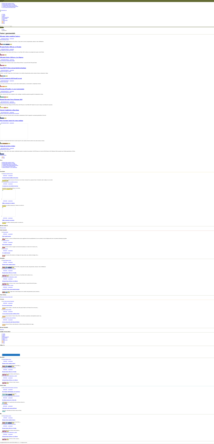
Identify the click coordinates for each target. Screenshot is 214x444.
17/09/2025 (5, 242)
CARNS (3, 15)
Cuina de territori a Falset (7, 146)
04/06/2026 (5, 175)
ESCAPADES (4, 18)
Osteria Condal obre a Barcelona (9, 110)
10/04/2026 (5, 200)
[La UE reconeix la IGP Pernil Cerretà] (4, 81)
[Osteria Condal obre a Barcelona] (9, 113)
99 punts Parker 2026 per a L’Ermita (10, 47)
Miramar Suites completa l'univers (8, 3)
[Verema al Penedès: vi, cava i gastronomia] (5, 92)
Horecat (1, 44)
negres (1, 65)
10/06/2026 (5, 303)
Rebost (3, 16)
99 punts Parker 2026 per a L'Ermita (8, 4)
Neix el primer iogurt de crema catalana (11, 120)
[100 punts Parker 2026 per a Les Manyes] (7, 60)
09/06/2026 (5, 319)
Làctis (1, 143)
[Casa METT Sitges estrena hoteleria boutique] (5, 71)
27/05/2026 (5, 183)
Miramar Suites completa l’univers (10, 36)
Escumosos (2, 107)
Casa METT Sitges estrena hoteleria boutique (10, 6)
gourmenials (12, 38)
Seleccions (4, 180)
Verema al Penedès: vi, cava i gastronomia (12, 89)
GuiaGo (3, 239)
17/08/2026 (5, 262)
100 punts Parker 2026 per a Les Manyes (9, 5)
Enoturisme (2, 97)
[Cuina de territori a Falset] (5, 149)
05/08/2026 (5, 287)
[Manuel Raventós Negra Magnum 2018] (7, 102)
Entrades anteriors (3, 155)
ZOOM (3, 14)
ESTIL (3, 19)
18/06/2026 (5, 389)
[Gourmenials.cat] (0, 12)
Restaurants (8, 44)
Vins (3, 65)
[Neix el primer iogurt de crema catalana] (14, 138)
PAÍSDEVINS (4, 20)
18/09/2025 (5, 234)
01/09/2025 (5, 250)
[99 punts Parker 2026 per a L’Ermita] (6, 50)
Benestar (3, 394)
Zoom (11, 44)
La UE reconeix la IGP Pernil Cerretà (8, 7)
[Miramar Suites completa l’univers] (4, 39)
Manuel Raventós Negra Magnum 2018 (11, 99)
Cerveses (3, 308)
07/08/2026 (5, 270)
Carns (1, 86)
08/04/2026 (5, 406)
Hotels (4, 44)
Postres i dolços (5, 143)
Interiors (5, 403)
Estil (3, 403)
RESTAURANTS (5, 17)
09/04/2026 (5, 397)
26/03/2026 (5, 218)
